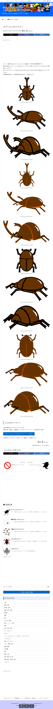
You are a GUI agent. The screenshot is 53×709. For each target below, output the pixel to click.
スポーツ (6, 633)
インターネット (7, 638)
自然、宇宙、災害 (8, 628)
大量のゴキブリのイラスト (17, 529)
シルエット (6, 662)
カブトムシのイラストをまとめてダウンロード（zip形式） (18, 433)
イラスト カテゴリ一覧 (26, 592)
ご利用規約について (30, 1)
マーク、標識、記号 (8, 643)
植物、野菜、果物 (8, 610)
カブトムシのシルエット (17, 509)
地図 (5, 625)
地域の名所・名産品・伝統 (10, 659)
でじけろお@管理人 (44, 445)
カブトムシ (30, 30)
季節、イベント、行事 (9, 623)
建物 (5, 615)
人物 (5, 602)
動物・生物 (11, 19)
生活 (5, 618)
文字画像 (6, 649)
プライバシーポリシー (15, 1)
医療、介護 (6, 654)
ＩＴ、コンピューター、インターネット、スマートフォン (16, 636)
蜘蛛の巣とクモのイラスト (17, 519)
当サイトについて (39, 1)
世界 (5, 651)
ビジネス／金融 (7, 620)
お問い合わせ (22, 1)
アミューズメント (8, 630)
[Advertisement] (26, 51)
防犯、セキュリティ (8, 641)
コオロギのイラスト (16, 539)
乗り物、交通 (7, 607)
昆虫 (17, 19)
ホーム (8, 1)
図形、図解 (6, 646)
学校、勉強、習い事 (8, 656)
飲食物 (5, 612)
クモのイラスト (15, 548)
